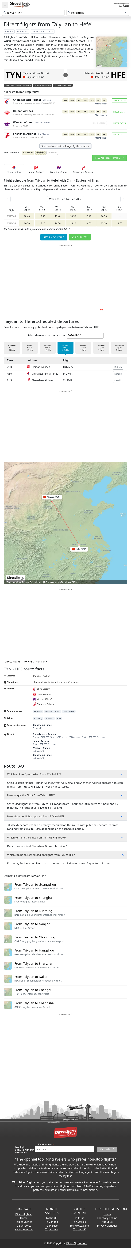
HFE (118, 75)
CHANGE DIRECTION (63, 85)
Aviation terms (24, 1229)
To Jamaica (51, 1229)
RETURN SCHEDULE (54, 237)
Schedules (22, 31)
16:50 (42, 216)
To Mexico (52, 1225)
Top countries (23, 1222)
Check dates (119, 100)
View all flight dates (107, 157)
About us (107, 1222)
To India (79, 1218)
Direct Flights (12, 661)
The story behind (107, 1218)
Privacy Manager (107, 1225)
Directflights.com (76, 1243)
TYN (13, 75)
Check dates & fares (42, 31)
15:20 (42, 223)
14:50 (27, 223)
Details (118, 367)
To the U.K (79, 1229)
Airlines (9, 31)
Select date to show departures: (46, 335)
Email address (46, 1144)
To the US (51, 1218)
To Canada (51, 1222)
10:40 (27, 216)
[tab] (14, 169)
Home (107, 1214)
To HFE (28, 661)
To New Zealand (79, 1225)
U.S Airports (24, 1225)
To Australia (79, 1222)
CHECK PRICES (80, 237)
